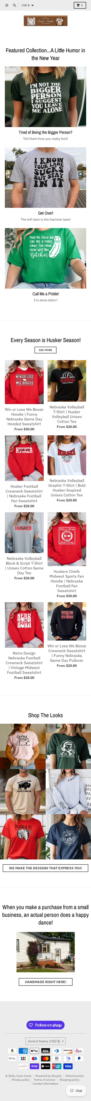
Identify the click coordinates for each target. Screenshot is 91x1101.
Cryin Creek (24, 1076)
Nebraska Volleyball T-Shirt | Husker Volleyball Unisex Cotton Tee (67, 414)
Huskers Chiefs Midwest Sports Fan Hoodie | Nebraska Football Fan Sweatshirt (67, 581)
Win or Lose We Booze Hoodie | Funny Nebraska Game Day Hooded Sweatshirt (24, 416)
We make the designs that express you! (45, 868)
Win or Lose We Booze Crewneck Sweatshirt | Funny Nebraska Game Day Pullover (67, 653)
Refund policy (75, 1076)
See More (45, 350)
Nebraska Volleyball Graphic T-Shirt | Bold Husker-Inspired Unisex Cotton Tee (66, 487)
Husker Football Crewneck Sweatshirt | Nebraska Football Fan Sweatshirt (24, 493)
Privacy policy (21, 1079)
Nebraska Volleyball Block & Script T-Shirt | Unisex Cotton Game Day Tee (24, 565)
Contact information (45, 1083)
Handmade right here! (45, 982)
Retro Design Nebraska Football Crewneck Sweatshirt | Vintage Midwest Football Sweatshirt (24, 663)
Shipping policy (69, 1079)
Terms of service (44, 1079)
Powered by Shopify (48, 1076)
